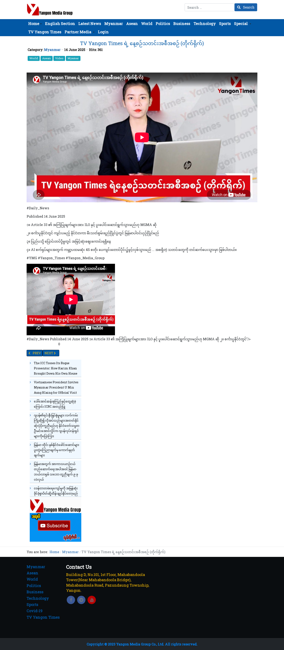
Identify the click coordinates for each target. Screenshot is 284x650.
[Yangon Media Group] (50, 9)
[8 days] (55, 520)
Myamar (73, 58)
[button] (35, 23)
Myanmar (52, 49)
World (33, 58)
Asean (46, 58)
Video (59, 58)
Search (248, 7)
